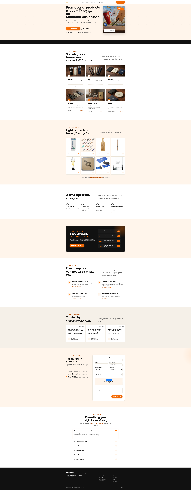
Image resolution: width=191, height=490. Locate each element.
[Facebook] (122, 487)
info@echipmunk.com (89, 478)
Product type (111, 367)
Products (87, 2)
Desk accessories (110, 86)
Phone (112, 362)
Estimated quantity (98, 367)
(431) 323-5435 (112, 2)
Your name (97, 357)
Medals (89, 111)
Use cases (115, 475)
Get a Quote (120, 2)
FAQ (102, 2)
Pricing (98, 2)
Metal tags (69, 110)
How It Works (93, 2)
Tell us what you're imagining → (96, 177)
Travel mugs (74, 86)
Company (111, 357)
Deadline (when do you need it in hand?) (104, 372)
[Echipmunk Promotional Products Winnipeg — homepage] (70, 2)
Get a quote (115, 481)
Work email (97, 362)
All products (115, 473)
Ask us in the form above (97, 423)
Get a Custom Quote (73, 28)
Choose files (108, 380)
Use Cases (82, 2)
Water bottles (70, 86)
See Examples (86, 28)
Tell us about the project (102, 386)
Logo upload (103, 377)
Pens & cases (90, 86)
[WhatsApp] (124, 487)
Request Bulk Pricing (77, 245)
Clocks (91, 111)
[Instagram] (119, 487)
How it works (115, 477)
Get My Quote (117, 396)
